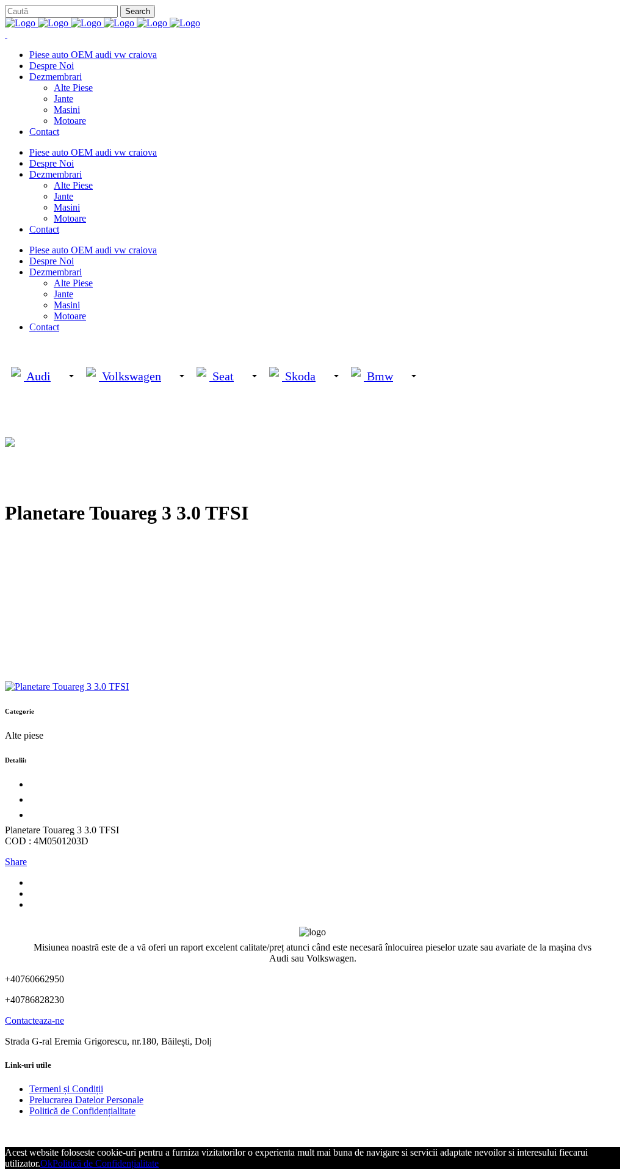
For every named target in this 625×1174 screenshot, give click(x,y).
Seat (221, 376)
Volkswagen (130, 376)
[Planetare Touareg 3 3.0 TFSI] (67, 686)
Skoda (299, 376)
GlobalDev (153, 1131)
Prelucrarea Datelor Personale (86, 1100)
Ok (46, 1163)
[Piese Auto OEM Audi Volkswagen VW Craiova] (102, 23)
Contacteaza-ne (34, 1020)
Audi (37, 376)
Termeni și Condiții (66, 1089)
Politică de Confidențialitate (82, 1111)
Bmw (378, 376)
